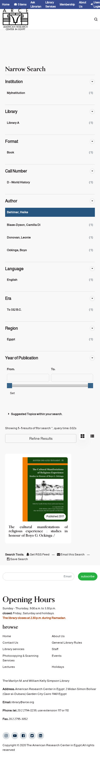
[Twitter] (32, 735)
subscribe (88, 576)
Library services (13, 649)
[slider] (9, 385)
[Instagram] (6, 735)
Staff (55, 649)
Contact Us (10, 642)
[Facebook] (23, 735)
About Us (58, 636)
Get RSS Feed (39, 554)
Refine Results (41, 438)
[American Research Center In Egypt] (15, 19)
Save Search (19, 559)
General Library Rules (67, 642)
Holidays (58, 667)
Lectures (9, 667)
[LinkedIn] (40, 735)
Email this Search (72, 554)
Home (7, 636)
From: (11, 369)
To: (53, 369)
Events (57, 656)
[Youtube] (14, 735)
